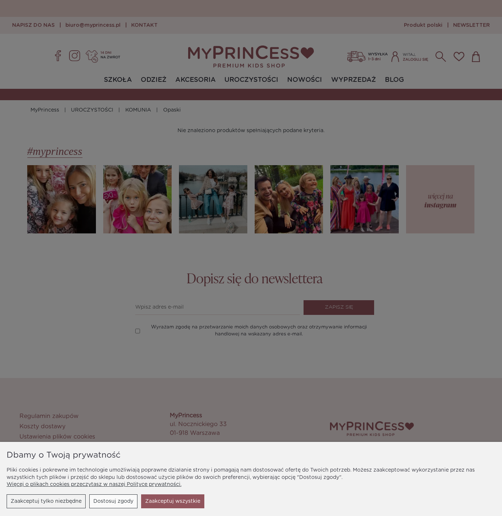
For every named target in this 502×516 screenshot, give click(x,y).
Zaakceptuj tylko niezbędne (46, 501)
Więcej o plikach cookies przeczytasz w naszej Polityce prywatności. (94, 484)
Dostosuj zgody (113, 501)
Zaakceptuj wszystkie (172, 501)
